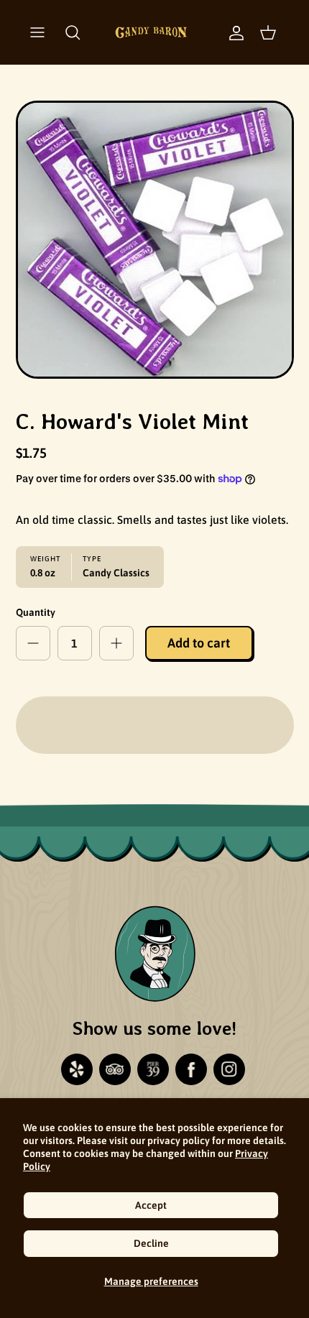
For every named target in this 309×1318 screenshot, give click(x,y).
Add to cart (198, 642)
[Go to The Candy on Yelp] (77, 1069)
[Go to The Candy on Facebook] (191, 1069)
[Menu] (37, 32)
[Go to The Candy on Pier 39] (153, 1069)
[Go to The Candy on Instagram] (229, 1069)
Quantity (35, 612)
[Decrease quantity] (33, 643)
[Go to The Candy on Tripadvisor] (115, 1069)
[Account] (229, 32)
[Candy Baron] (151, 32)
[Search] (72, 32)
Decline (151, 1243)
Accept (151, 1205)
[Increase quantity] (116, 643)
